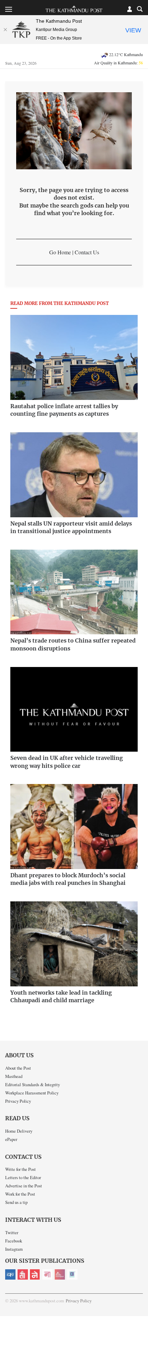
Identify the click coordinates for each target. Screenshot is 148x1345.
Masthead (13, 1076)
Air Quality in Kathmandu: (118, 62)
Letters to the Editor (23, 1177)
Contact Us (87, 252)
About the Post (18, 1068)
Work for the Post (20, 1194)
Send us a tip (16, 1202)
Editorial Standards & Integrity (32, 1084)
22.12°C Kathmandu (126, 54)
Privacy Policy (18, 1101)
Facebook (13, 1241)
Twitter (11, 1232)
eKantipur (10, 1274)
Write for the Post (20, 1169)
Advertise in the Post (23, 1186)
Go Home (60, 252)
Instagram (14, 1249)
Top (140, 1320)
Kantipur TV (72, 1274)
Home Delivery (18, 1131)
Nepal (35, 1274)
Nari (47, 1274)
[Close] (5, 30)
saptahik (23, 1274)
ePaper (11, 1139)
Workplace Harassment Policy (32, 1093)
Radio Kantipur (60, 1274)
